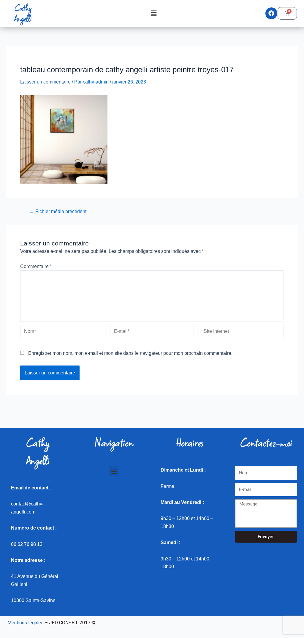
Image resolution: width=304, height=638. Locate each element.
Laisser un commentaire (45, 81)
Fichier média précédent (57, 211)
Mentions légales (25, 623)
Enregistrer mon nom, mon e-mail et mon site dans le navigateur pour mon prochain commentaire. (130, 353)
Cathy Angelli (22, 13)
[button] (153, 13)
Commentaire (36, 266)
